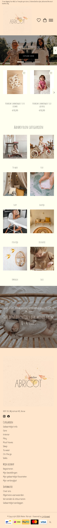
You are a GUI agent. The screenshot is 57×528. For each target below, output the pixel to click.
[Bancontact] (8, 522)
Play (42, 167)
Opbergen (15, 279)
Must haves (8, 442)
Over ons (7, 491)
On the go (7, 454)
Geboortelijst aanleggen (13, 503)
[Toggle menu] (51, 20)
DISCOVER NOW (28, 56)
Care (5, 430)
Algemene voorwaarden (13, 495)
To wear (15, 167)
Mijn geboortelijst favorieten (15, 476)
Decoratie (42, 242)
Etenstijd (15, 242)
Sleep (15, 204)
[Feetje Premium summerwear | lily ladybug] (42, 85)
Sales (42, 279)
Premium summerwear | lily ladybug (42, 105)
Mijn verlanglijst (10, 480)
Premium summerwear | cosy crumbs (15, 105)
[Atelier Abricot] (17, 20)
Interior (6, 434)
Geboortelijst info (10, 426)
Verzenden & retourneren (14, 499)
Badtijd (42, 204)
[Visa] (43, 522)
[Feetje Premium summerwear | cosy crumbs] (15, 85)
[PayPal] (26, 522)
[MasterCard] (34, 522)
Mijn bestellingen (10, 472)
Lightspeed (46, 516)
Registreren (8, 468)
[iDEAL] (17, 522)
